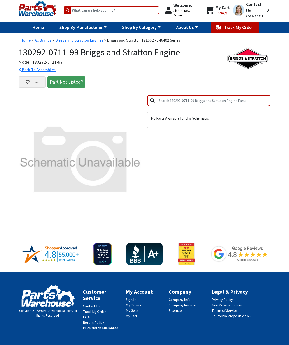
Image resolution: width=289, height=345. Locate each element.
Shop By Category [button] (139, 27)
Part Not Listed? (66, 82)
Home (38, 27)
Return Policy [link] (93, 322)
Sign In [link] (131, 299)
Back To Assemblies (38, 69)
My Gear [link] (132, 310)
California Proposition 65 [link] (231, 316)
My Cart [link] (132, 316)
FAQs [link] (87, 317)
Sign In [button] (177, 11)
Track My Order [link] (94, 311)
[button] (251, 10)
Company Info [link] (180, 299)
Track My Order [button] (239, 27)
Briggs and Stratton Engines (79, 40)
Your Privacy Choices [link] (227, 305)
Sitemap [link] (175, 310)
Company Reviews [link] (182, 305)
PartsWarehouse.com (57, 311)
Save (35, 82)
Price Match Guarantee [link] (100, 328)
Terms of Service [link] (224, 310)
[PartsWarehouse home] (37, 7)
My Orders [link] (133, 305)
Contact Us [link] (91, 306)
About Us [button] (185, 27)
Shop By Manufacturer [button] (81, 27)
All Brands (43, 40)
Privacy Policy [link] (222, 299)
